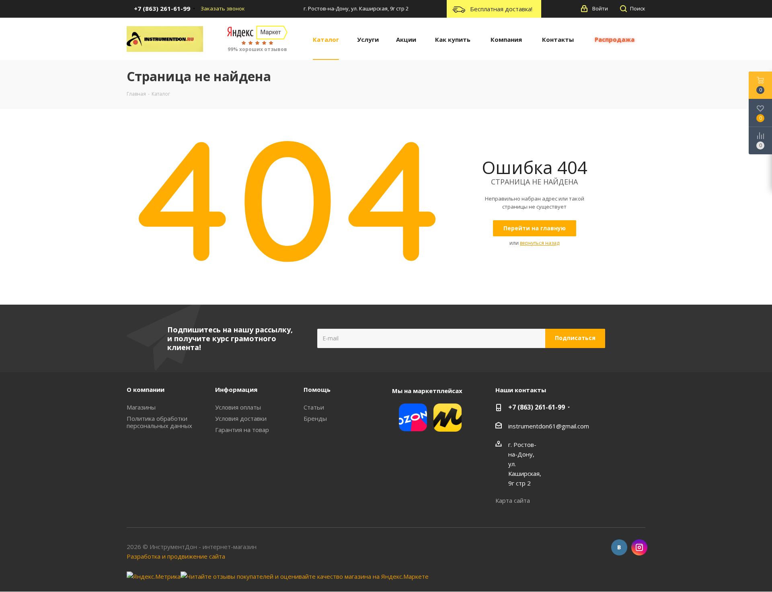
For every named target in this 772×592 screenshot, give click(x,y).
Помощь (317, 389)
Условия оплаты (238, 407)
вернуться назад (539, 243)
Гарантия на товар (242, 430)
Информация (236, 389)
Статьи (314, 407)
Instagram (639, 547)
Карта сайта (512, 500)
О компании (145, 389)
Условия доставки (241, 418)
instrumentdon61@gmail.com (548, 426)
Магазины (141, 407)
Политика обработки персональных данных (159, 422)
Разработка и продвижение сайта (176, 556)
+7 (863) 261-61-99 (536, 407)
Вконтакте (619, 547)
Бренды (315, 418)
